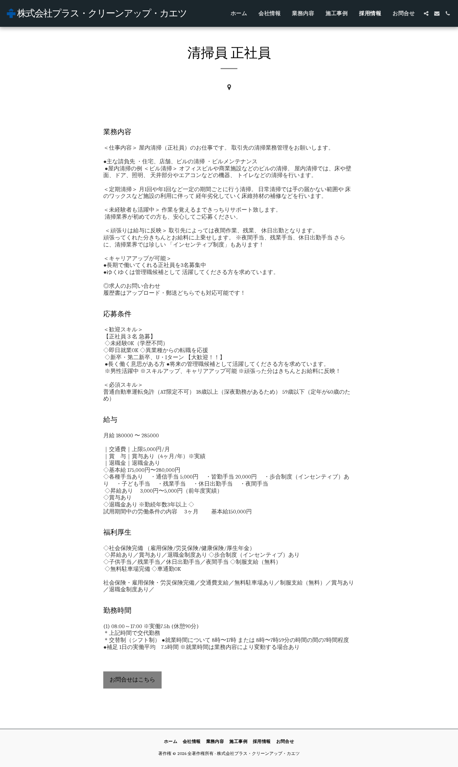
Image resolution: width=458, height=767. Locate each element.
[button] (426, 13)
